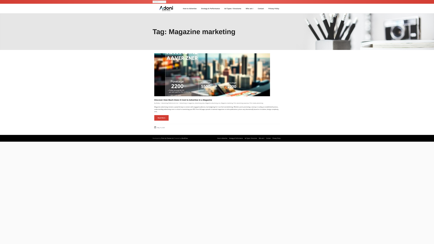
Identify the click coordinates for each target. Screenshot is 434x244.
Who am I (261, 138)
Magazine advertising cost (212, 103)
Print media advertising (256, 103)
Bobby (158, 103)
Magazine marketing (227, 103)
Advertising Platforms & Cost (170, 103)
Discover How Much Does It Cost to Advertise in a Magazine (183, 100)
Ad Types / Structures (251, 138)
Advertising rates (200, 103)
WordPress (185, 138)
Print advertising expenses (241, 103)
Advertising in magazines (187, 103)
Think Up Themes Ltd (167, 138)
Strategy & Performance (236, 138)
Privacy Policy (276, 138)
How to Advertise (222, 138)
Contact (268, 138)
